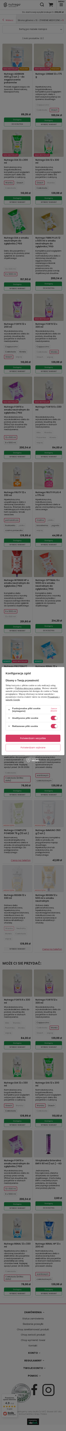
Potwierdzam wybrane (33, 747)
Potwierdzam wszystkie (33, 738)
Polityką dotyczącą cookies (28, 688)
